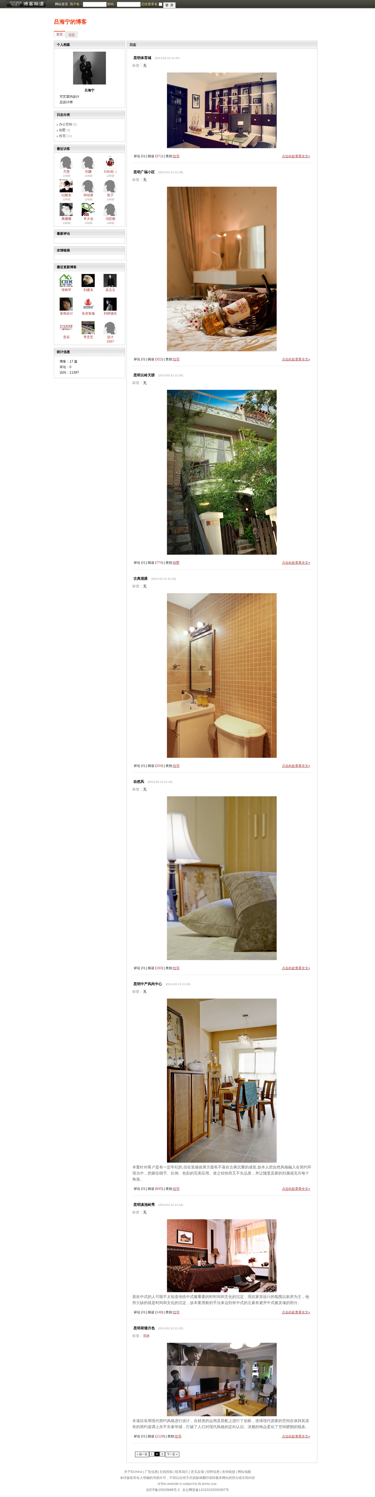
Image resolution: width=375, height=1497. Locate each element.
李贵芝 (88, 337)
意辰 (66, 337)
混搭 (146, 1336)
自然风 (138, 782)
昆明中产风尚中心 (147, 984)
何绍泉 (88, 195)
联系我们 (181, 1472)
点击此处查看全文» (296, 156)
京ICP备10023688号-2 (163, 1490)
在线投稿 (166, 1472)
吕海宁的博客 (70, 22)
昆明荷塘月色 (144, 1328)
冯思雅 (110, 219)
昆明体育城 (142, 58)
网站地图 (244, 1472)
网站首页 (61, 4)
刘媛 (88, 171)
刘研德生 (110, 313)
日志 (71, 35)
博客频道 (26, 4)
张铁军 (66, 290)
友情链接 (228, 1472)
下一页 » (172, 1454)
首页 (59, 34)
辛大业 (88, 219)
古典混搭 (140, 578)
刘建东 (88, 290)
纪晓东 (66, 195)
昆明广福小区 (144, 172)
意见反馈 (197, 1472)
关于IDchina (133, 1472)
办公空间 (65, 124)
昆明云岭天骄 (144, 375)
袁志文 (110, 290)
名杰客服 (88, 313)
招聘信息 (213, 1472)
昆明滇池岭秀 (144, 1204)
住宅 (62, 136)
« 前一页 (142, 1454)
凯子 (110, 195)
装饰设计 (66, 313)
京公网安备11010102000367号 (205, 1490)
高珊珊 (66, 219)
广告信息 (151, 1472)
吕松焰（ (110, 171)
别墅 (62, 130)
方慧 (66, 171)
